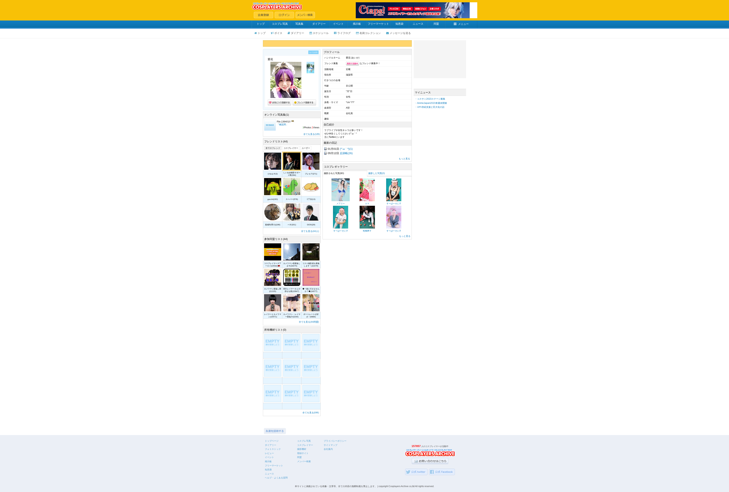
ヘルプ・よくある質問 (276, 477)
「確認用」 (282, 124)
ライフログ (344, 33)
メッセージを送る (400, 33)
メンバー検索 (304, 461)
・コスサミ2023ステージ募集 (430, 99)
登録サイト (302, 453)
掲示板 (357, 23)
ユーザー (306, 148)
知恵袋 (399, 23)
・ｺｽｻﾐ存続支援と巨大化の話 (429, 107)
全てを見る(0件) (310, 412)
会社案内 (328, 449)
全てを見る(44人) (310, 231)
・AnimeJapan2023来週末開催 (431, 103)
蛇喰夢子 (367, 231)
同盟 (436, 23)
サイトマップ (330, 445)
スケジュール (321, 33)
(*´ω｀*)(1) (346, 148)
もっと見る (404, 158)
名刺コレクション (370, 33)
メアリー (340, 203)
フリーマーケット (378, 23)
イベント (338, 23)
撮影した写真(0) (376, 173)
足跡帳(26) (346, 153)
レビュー (269, 453)
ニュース (418, 23)
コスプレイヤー (291, 148)
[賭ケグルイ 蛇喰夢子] (367, 227)
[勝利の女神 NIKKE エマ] (367, 200)
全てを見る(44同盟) (309, 322)
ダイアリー (319, 23)
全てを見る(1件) (311, 134)
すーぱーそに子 (394, 203)
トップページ (272, 441)
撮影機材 (301, 449)
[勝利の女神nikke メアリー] (340, 200)
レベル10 (313, 52)
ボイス (278, 33)
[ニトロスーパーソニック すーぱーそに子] (393, 200)
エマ (367, 203)
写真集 (299, 23)
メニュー (463, 23)
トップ (261, 23)
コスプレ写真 (280, 23)
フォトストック (273, 449)
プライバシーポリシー (335, 441)
